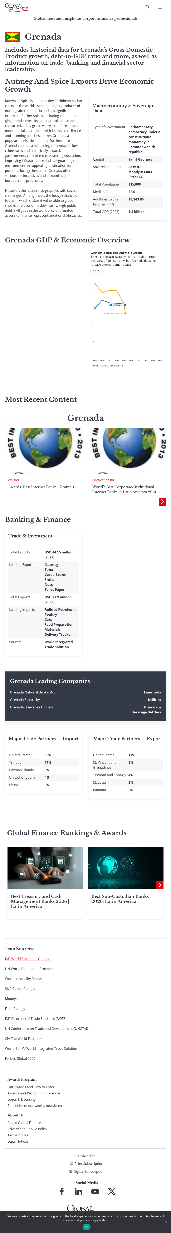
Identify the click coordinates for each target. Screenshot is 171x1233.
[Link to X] (112, 1191)
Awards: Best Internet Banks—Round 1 (41, 487)
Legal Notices (18, 1141)
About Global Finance (24, 1122)
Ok (86, 1226)
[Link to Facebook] (61, 1191)
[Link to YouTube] (95, 1191)
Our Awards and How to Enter (31, 1087)
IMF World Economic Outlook (27, 958)
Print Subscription (89, 1163)
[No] (166, 1222)
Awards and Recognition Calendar (34, 1093)
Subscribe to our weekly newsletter (35, 1105)
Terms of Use (18, 1135)
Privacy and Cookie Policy (27, 1129)
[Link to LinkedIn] (78, 1191)
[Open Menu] (160, 7)
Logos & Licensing (22, 1099)
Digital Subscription (89, 1171)
